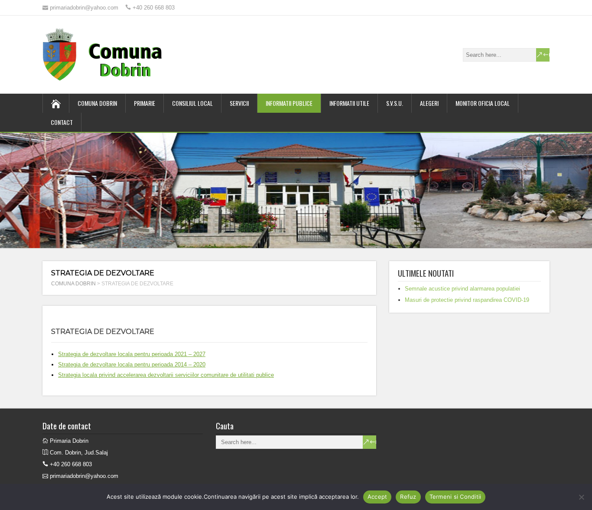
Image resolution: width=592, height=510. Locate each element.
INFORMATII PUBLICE (289, 103)
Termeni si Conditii (455, 496)
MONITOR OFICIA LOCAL (482, 103)
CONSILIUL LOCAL (192, 103)
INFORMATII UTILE (349, 103)
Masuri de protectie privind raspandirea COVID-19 (467, 300)
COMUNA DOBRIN (97, 103)
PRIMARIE (144, 103)
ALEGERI (429, 103)
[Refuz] (581, 497)
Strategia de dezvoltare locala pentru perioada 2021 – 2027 (131, 354)
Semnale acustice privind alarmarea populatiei (462, 288)
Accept (377, 496)
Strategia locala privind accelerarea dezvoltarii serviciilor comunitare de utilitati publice (166, 375)
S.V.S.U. (394, 103)
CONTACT (62, 122)
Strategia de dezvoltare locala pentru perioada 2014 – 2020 (131, 364)
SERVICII (239, 103)
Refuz (408, 496)
